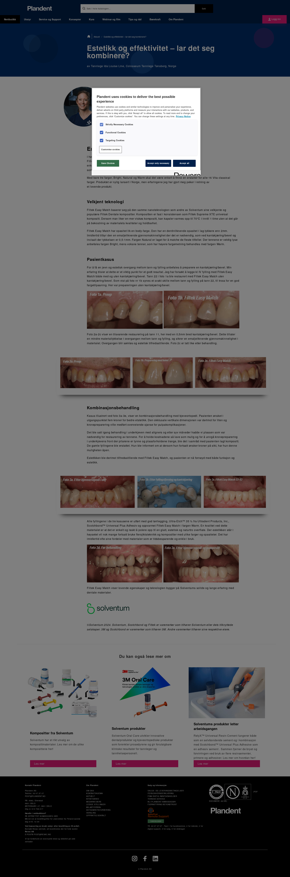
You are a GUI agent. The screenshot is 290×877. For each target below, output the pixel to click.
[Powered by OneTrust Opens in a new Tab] (186, 173)
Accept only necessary (158, 163)
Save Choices (108, 163)
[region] (146, 131)
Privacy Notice (183, 116)
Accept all (184, 163)
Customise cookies (110, 149)
